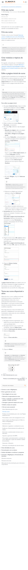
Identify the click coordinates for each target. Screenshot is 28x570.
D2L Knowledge (6, 11)
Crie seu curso (4, 16)
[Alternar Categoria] (1, 389)
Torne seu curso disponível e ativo (8, 22)
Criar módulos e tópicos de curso (8, 18)
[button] (24, 2)
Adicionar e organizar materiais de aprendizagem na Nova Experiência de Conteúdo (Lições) (12, 66)
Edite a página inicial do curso (8, 20)
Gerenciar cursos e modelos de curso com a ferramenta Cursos (12, 37)
